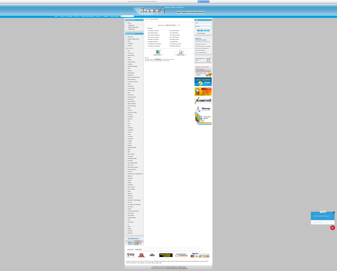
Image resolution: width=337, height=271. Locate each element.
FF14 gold (128, 261)
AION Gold (189, 261)
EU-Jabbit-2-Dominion (153, 30)
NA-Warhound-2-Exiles (175, 43)
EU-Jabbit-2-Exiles (174, 30)
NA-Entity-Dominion (153, 41)
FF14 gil (151, 261)
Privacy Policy (138, 249)
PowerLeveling (157, 54)
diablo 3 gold (151, 262)
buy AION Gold (182, 261)
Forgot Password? (201, 33)
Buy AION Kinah (162, 261)
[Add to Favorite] (203, 2)
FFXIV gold (156, 261)
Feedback (105, 16)
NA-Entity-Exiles (174, 41)
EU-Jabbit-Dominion (153, 33)
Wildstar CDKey (131, 29)
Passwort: (197, 26)
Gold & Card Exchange (87, 16)
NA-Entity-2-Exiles (174, 39)
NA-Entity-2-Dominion (153, 39)
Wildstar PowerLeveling (133, 27)
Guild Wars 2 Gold (144, 262)
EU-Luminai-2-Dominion (154, 35)
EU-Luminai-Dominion (153, 37)
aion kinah (202, 261)
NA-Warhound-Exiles (175, 46)
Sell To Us (76, 16)
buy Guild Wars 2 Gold (134, 262)
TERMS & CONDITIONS (171, 267)
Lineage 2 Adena (170, 261)
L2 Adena (177, 261)
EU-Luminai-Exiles (174, 37)
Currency (62, 16)
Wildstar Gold (131, 25)
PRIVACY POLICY (183, 267)
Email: (196, 22)
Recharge (69, 16)
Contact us (98, 16)
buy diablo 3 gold (157, 262)
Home (56, 16)
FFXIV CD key (134, 261)
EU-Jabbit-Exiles (174, 33)
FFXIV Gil (147, 261)
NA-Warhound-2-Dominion (154, 43)
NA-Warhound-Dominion (154, 46)
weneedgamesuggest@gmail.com (202, 41)
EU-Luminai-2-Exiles (175, 35)
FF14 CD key (141, 261)
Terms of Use (130, 249)
